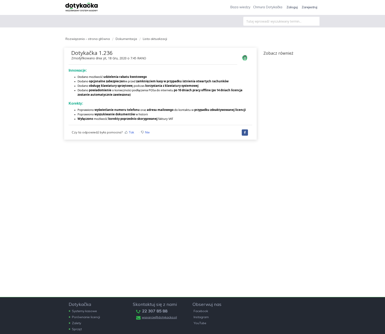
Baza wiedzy (240, 7)
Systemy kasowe (84, 311)
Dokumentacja (126, 39)
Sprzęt (77, 329)
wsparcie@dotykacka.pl (159, 317)
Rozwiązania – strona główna (88, 39)
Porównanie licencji (86, 317)
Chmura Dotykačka (267, 7)
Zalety (76, 323)
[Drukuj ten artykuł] (244, 57)
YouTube (200, 323)
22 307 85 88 (155, 310)
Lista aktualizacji (155, 39)
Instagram (201, 317)
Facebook (201, 311)
